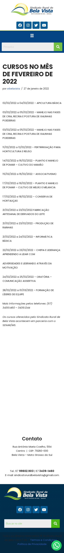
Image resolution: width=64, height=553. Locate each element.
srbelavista (13, 88)
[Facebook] (20, 25)
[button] (32, 35)
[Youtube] (44, 25)
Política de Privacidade (32, 544)
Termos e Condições (44, 540)
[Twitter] (36, 25)
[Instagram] (28, 25)
